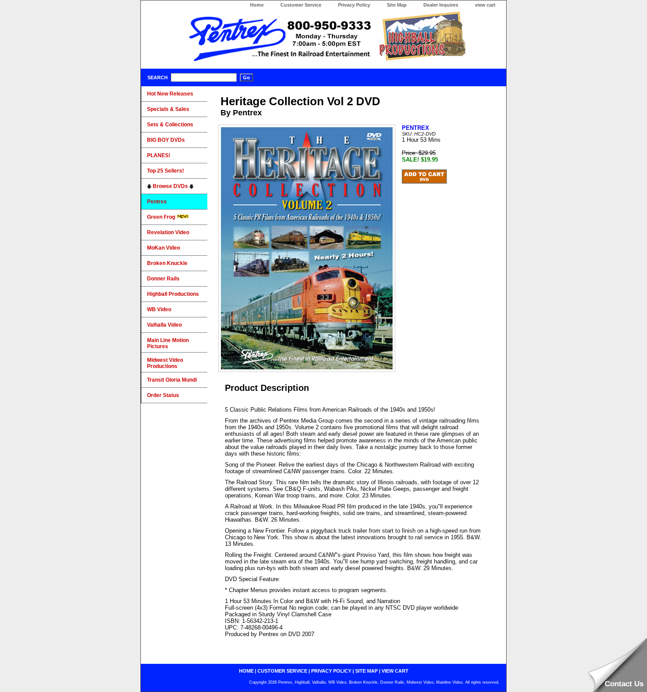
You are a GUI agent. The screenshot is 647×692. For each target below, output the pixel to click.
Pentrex (157, 202)
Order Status (163, 395)
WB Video (159, 309)
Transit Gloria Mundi (172, 380)
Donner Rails (163, 279)
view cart (485, 4)
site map (366, 671)
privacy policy (331, 671)
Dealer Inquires (440, 4)
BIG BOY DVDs (166, 140)
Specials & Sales (168, 109)
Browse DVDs (170, 186)
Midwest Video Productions (165, 363)
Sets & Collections (170, 124)
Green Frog (161, 217)
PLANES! (158, 155)
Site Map (397, 4)
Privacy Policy (354, 4)
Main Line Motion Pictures (168, 343)
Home (257, 4)
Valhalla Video (164, 325)
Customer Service (300, 4)
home (246, 671)
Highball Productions (173, 294)
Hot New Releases (170, 94)
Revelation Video (168, 232)
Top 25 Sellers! (165, 171)
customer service (282, 671)
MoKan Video (163, 248)
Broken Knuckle (167, 263)
